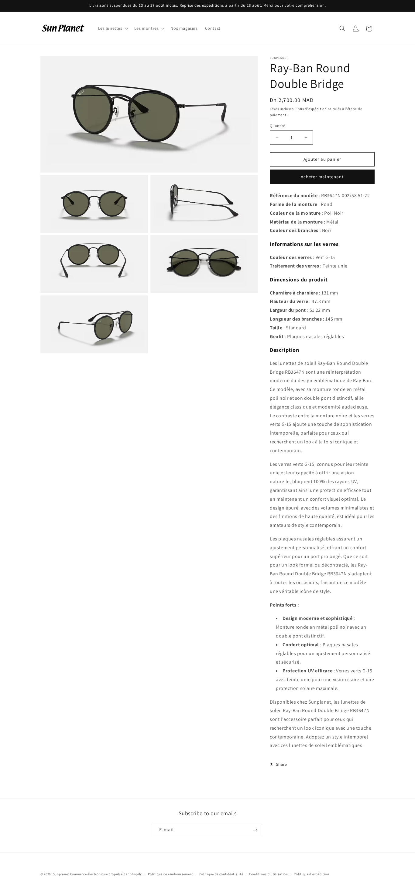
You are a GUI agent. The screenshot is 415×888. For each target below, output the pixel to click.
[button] (112, 28)
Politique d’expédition (311, 874)
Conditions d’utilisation (268, 874)
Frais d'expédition (311, 108)
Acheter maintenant (322, 177)
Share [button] (281, 764)
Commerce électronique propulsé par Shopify (106, 874)
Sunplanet (61, 874)
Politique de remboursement (170, 874)
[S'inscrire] (255, 830)
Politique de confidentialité (221, 874)
